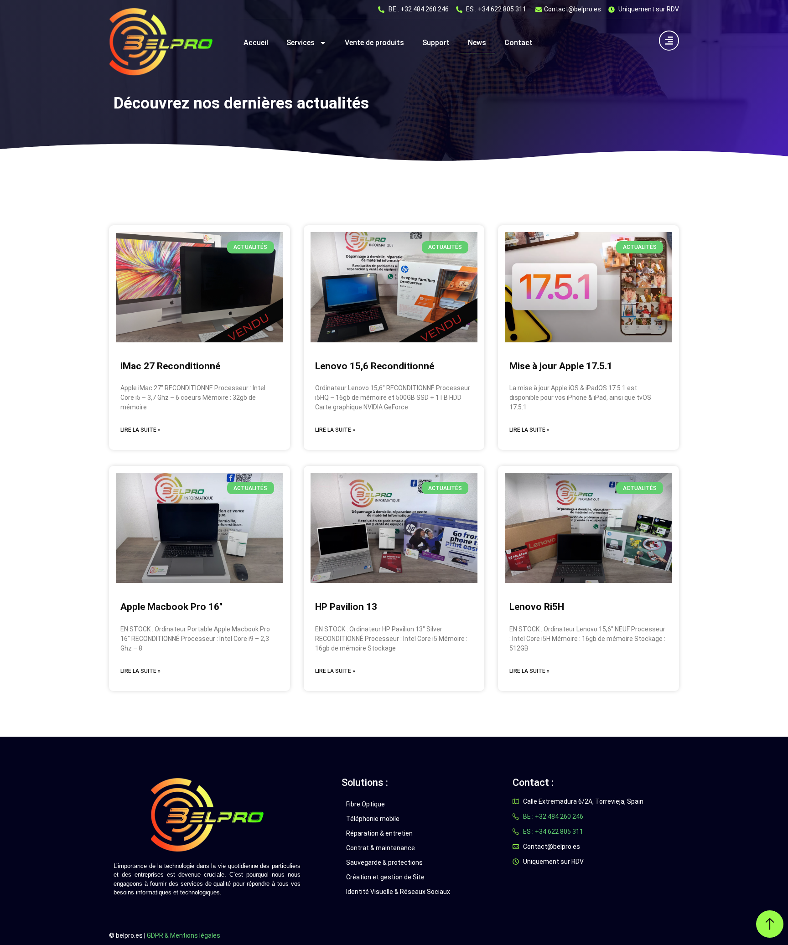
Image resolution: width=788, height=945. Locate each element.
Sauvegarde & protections (384, 862)
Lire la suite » (140, 430)
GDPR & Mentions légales (183, 935)
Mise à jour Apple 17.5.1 (560, 366)
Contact (518, 42)
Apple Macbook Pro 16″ (171, 606)
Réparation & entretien (379, 833)
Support (436, 42)
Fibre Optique (365, 804)
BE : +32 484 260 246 (419, 9)
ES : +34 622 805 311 (496, 9)
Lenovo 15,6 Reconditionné (374, 366)
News (477, 42)
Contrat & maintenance (380, 848)
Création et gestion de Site (385, 877)
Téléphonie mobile (372, 818)
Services (300, 42)
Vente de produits (374, 42)
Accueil (256, 42)
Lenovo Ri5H (536, 606)
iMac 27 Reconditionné (170, 366)
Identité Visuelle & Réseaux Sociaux (398, 891)
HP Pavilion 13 (346, 606)
